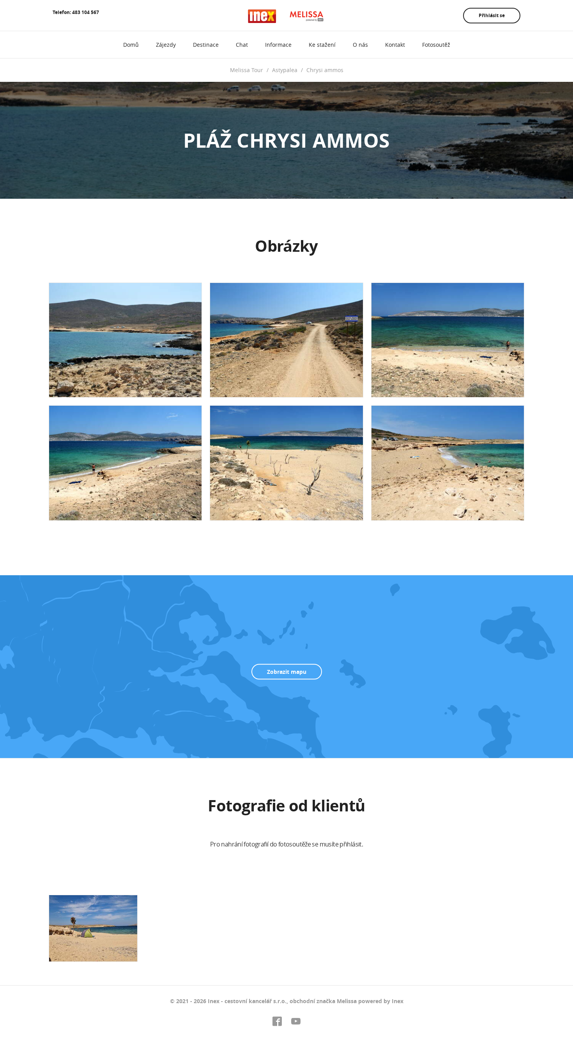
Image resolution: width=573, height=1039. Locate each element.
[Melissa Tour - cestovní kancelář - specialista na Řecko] (286, 16)
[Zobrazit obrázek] (125, 340)
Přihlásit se (492, 15)
